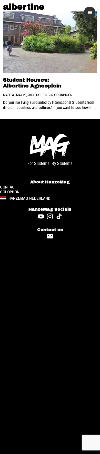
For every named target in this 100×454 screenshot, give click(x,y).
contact (8, 187)
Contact (50, 236)
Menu (90, 12)
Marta (9, 94)
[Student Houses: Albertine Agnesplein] (50, 42)
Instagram (49, 216)
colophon (9, 192)
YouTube (40, 216)
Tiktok (59, 216)
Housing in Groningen (54, 94)
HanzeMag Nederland (29, 198)
